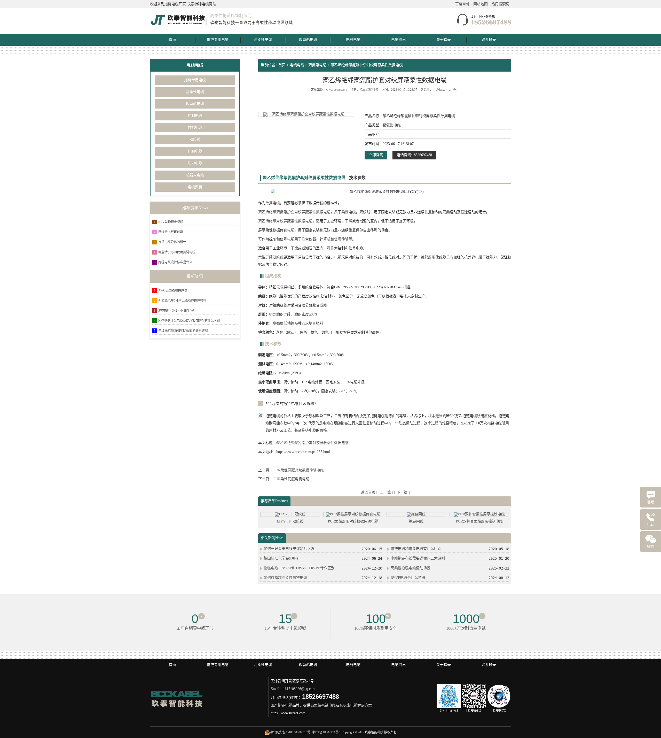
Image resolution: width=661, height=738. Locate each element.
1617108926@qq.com (299, 689)
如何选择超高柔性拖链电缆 (285, 578)
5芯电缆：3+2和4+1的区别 (176, 310)
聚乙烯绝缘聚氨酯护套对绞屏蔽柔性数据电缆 (366, 65)
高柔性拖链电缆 (323, 705)
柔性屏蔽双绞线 (271, 257)
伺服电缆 (195, 151)
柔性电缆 (348, 212)
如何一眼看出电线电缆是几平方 (289, 549)
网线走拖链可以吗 (170, 232)
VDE (354, 287)
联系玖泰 (489, 40)
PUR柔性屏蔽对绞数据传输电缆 (298, 470)
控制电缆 (195, 116)
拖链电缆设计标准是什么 (175, 262)
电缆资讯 (398, 40)
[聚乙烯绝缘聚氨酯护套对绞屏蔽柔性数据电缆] (306, 114)
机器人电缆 (195, 175)
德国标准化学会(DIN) (281, 558)
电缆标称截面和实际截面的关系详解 (183, 331)
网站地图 (480, 4)
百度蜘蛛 (462, 4)
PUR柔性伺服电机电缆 (291, 479)
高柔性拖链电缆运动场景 (410, 568)
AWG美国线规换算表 (172, 290)
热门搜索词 (500, 4)
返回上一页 (444, 89)
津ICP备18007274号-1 (326, 732)
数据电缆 (195, 127)
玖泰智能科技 (369, 89)
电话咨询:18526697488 (414, 155)
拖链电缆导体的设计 (172, 242)
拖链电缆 (171, 4)
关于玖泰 (443, 40)
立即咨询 (376, 155)
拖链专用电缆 (218, 40)
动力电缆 (195, 163)
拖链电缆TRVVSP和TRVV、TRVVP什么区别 (299, 568)
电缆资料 (195, 187)
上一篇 (386, 492)
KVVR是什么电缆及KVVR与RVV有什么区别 (189, 320)
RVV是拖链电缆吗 (170, 222)
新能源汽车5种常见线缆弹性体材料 (182, 300)
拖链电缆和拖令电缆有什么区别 (416, 549)
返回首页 (368, 492)
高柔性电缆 (263, 40)
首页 (172, 40)
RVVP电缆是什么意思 (408, 578)
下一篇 (402, 492)
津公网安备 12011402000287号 (290, 732)
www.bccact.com (336, 89)
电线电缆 (353, 40)
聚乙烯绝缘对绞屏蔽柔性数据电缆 (285, 221)
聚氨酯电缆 (308, 40)
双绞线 (195, 139)
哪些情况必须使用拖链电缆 (176, 252)
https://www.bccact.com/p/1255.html (303, 452)
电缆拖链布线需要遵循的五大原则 (418, 558)
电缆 (290, 230)
